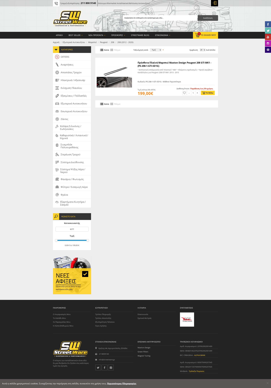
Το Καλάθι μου (59, 318)
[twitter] (98, 367)
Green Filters (143, 351)
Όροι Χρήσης (101, 325)
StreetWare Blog (140, 35)
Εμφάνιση (194, 50)
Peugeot (104, 42)
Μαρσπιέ (92, 42)
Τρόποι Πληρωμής (103, 314)
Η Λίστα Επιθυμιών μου (63, 325)
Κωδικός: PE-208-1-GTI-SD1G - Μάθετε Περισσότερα (159, 81)
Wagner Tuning (144, 355)
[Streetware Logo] (70, 19)
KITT (72, 229)
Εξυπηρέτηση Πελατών (105, 322)
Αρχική (56, 42)
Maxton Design (144, 347)
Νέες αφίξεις (66, 278)
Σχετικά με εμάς (144, 318)
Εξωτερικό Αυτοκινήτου (74, 42)
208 (112, 42)
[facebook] (104, 367)
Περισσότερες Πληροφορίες (121, 383)
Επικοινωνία (143, 314)
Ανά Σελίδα (210, 50)
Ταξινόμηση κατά (140, 50)
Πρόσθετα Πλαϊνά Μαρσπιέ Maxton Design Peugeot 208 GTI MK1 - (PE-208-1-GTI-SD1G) (174, 64)
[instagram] (111, 367)
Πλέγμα (117, 50)
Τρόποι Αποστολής (103, 318)
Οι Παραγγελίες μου (61, 322)
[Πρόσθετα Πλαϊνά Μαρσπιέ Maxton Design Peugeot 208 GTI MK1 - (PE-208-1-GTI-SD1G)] (114, 59)
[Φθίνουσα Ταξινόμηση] (163, 49)
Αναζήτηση (208, 18)
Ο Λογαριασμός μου (62, 314)
